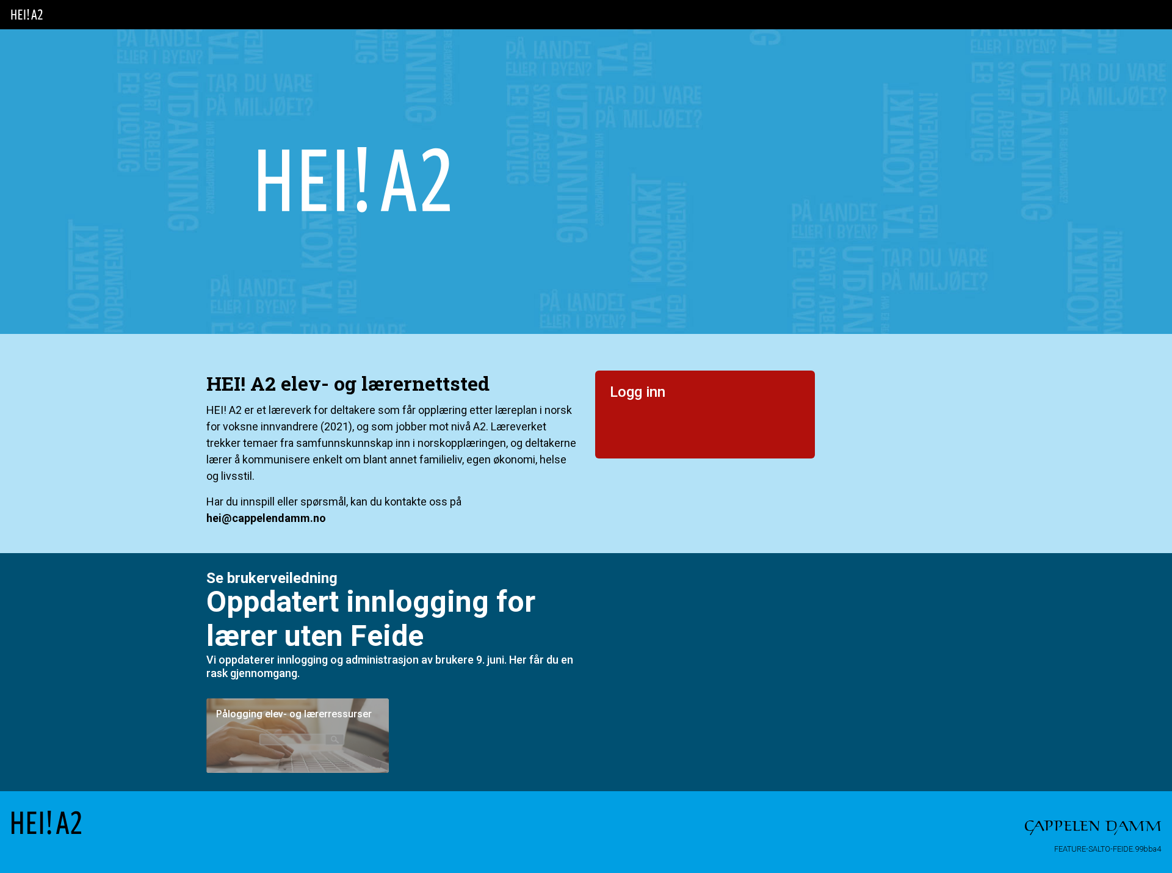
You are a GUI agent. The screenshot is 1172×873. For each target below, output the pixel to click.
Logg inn (637, 391)
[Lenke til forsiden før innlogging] (27, 14)
